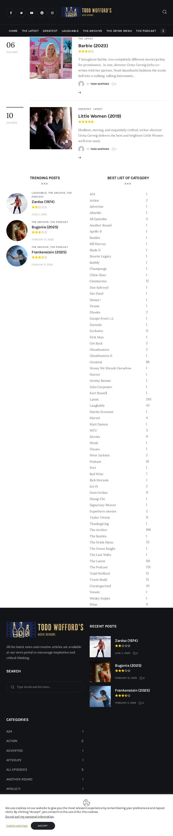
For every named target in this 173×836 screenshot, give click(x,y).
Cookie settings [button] (17, 826)
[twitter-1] (21, 12)
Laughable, (40, 192)
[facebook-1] (10, 12)
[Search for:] (44, 687)
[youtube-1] (31, 12)
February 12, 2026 (43, 239)
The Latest (85, 38)
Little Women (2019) (99, 116)
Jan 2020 (11, 122)
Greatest (84, 109)
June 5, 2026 (39, 214)
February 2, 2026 (42, 264)
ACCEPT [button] (43, 825)
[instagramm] (52, 12)
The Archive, (57, 192)
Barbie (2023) (93, 45)
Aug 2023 (12, 52)
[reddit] (41, 12)
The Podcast (59, 221)
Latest (98, 109)
